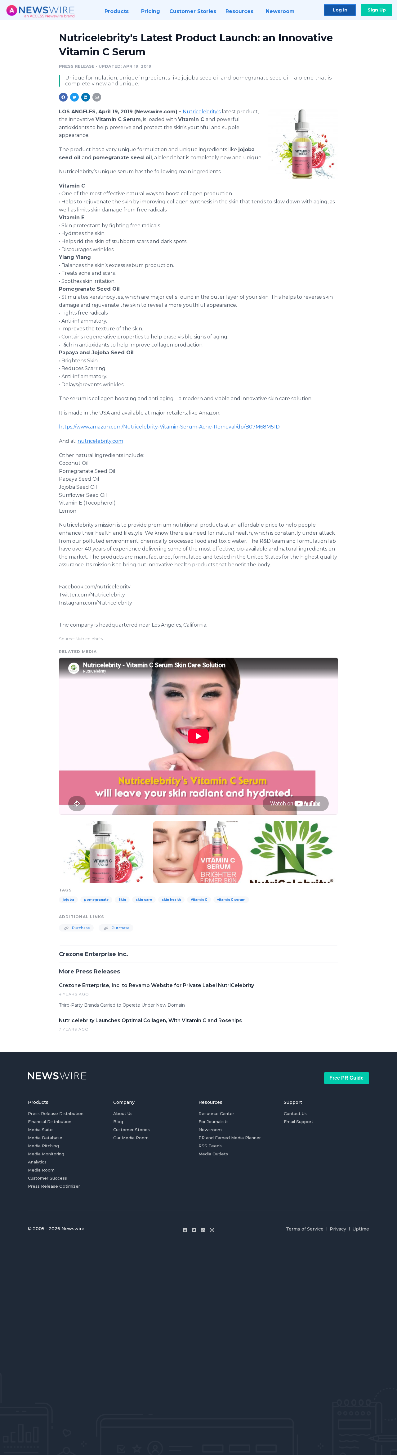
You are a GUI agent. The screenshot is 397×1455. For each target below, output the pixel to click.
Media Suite (40, 1129)
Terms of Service (304, 1229)
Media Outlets (213, 1153)
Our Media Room (131, 1137)
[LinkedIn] (203, 1230)
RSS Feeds (210, 1145)
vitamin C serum (231, 900)
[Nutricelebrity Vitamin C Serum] (303, 144)
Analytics (37, 1161)
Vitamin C (199, 900)
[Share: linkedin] (85, 97)
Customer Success (47, 1178)
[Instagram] (212, 1230)
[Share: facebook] (63, 97)
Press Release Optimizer (54, 1186)
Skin (122, 900)
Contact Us (295, 1113)
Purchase (80, 928)
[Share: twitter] (74, 97)
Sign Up (377, 10)
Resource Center (216, 1113)
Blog (118, 1121)
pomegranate (96, 900)
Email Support (298, 1121)
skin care (144, 900)
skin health (171, 900)
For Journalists (213, 1121)
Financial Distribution (49, 1121)
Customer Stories (131, 1129)
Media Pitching (43, 1145)
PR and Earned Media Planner (229, 1137)
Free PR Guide (346, 1078)
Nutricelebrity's (202, 112)
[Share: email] (97, 97)
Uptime (360, 1229)
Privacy (338, 1229)
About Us (122, 1113)
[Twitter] (194, 1230)
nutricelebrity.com (100, 441)
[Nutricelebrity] (292, 851)
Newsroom (210, 1129)
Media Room (41, 1169)
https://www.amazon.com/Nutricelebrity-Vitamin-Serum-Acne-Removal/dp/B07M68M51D (169, 427)
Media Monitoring (46, 1153)
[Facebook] (185, 1230)
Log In (340, 10)
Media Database (45, 1137)
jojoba (68, 900)
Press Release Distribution (55, 1113)
